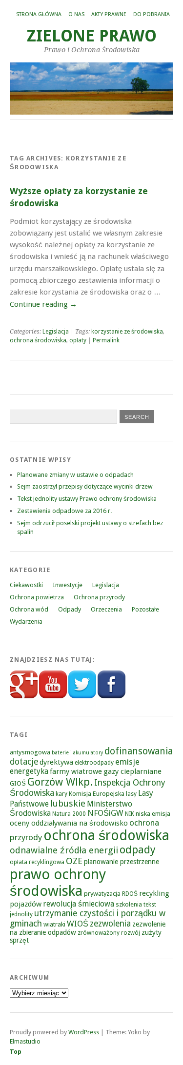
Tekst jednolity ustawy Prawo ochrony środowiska (87, 498)
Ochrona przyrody (99, 597)
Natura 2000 (69, 813)
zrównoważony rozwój (109, 932)
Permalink (106, 340)
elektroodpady (94, 762)
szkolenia (129, 904)
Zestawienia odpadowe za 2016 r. (64, 510)
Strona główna (38, 14)
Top (15, 1051)
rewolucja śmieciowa (78, 903)
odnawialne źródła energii (64, 850)
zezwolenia (110, 923)
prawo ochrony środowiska (58, 882)
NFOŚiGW (105, 813)
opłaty (77, 340)
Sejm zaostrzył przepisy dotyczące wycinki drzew (85, 486)
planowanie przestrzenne (121, 862)
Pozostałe (145, 609)
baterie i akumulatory (77, 752)
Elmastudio (25, 1041)
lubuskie (67, 803)
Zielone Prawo (92, 35)
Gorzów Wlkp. (60, 782)
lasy (131, 793)
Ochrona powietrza (37, 597)
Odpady (69, 609)
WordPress (83, 1032)
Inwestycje (67, 585)
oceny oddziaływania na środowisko (69, 823)
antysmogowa (30, 752)
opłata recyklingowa (37, 862)
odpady (138, 850)
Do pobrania (151, 14)
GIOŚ (18, 783)
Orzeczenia (106, 609)
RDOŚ (130, 893)
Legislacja (55, 331)
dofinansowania (138, 751)
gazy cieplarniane (132, 771)
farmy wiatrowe (76, 771)
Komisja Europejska (96, 793)
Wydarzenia (26, 621)
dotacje (24, 762)
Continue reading (43, 304)
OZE (74, 861)
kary (61, 793)
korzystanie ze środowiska (127, 331)
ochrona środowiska (38, 340)
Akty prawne (108, 14)
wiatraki (54, 924)
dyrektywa (56, 762)
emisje (127, 762)
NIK (129, 813)
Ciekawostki (26, 585)
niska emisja (153, 813)
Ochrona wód (29, 609)
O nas (76, 14)
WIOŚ (77, 923)
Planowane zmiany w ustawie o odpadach (75, 474)
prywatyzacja (102, 893)
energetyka (29, 771)
